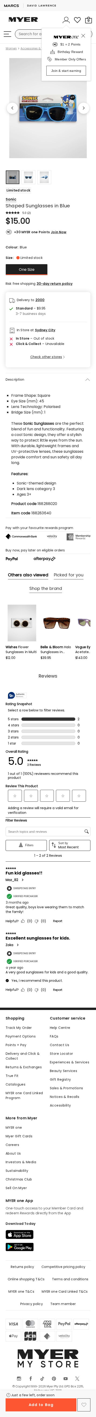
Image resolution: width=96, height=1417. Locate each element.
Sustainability (17, 1170)
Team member (63, 1304)
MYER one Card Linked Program (24, 1095)
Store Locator (61, 1053)
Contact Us (59, 1045)
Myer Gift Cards (19, 1136)
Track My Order (19, 1027)
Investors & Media (21, 1162)
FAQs (54, 1036)
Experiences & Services (69, 1062)
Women (11, 48)
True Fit (12, 1075)
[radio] (27, 269)
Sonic (11, 199)
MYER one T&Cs (21, 1291)
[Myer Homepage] (23, 22)
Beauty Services (63, 1071)
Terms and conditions (70, 1279)
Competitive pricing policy (63, 1266)
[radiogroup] (48, 269)
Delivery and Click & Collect (23, 1056)
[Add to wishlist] (83, 1404)
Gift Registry (60, 1079)
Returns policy (22, 1266)
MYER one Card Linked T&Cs (65, 1291)
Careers (12, 1144)
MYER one (14, 1127)
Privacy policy (31, 1304)
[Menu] (7, 34)
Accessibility (60, 1105)
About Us (13, 1153)
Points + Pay (16, 1045)
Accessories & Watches (37, 48)
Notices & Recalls (64, 1096)
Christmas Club (19, 1179)
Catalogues (15, 1084)
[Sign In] (66, 20)
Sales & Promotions (66, 1088)
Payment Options (21, 1036)
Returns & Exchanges (24, 1067)
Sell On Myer (16, 1188)
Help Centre (60, 1027)
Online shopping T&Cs (26, 1279)
